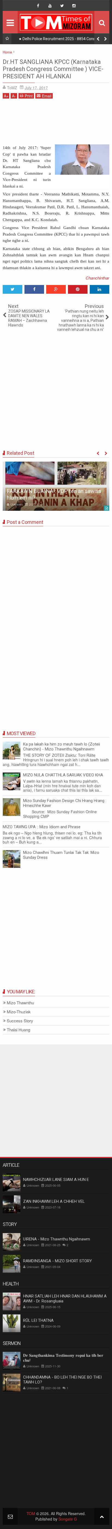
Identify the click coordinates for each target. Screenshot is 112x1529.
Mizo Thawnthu (20, 1002)
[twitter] (62, 5)
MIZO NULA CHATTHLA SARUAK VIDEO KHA (63, 775)
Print (29, 96)
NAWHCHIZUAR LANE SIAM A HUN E (56, 1179)
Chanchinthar (97, 278)
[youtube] (50, 5)
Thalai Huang (18, 1029)
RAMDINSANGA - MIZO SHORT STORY (57, 1260)
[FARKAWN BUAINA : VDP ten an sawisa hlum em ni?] (56, 486)
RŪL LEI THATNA (38, 1320)
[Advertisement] (56, 123)
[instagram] (74, 5)
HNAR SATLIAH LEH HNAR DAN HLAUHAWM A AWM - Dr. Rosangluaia (65, 1299)
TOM (31, 1513)
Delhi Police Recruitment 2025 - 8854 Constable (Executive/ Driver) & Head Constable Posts (63, 40)
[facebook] (38, 5)
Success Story (20, 1020)
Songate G (67, 1519)
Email (46, 96)
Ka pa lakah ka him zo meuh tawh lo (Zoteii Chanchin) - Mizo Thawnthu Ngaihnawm (61, 747)
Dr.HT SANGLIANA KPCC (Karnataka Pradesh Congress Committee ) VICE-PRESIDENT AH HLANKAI (53, 69)
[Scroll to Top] (101, 1516)
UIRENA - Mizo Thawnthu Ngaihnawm (56, 1239)
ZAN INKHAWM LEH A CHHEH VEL (54, 1201)
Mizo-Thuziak (19, 1011)
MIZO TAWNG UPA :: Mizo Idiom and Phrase (41, 826)
